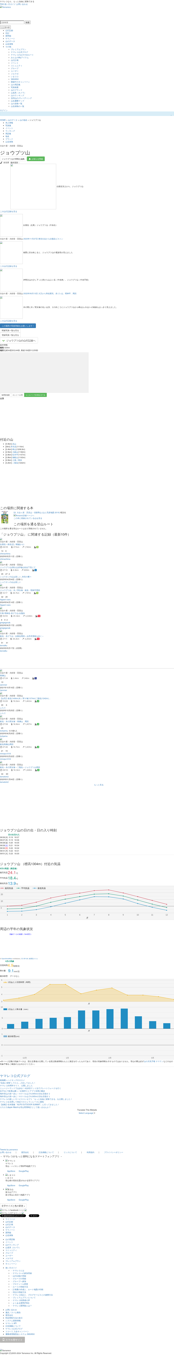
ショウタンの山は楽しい (10, 576)
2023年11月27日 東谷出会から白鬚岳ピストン (43, 238)
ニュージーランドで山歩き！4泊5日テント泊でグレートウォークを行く (30, 1088)
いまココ (14, 76)
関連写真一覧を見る (10, 330)
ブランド (9, 139)
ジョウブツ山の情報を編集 (13, 158)
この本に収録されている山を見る (28, 518)
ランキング (10, 130)
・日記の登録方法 (18, 1292)
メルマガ (14, 73)
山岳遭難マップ (17, 100)
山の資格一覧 (16, 103)
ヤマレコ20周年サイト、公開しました (16, 1085)
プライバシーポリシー (113, 1152)
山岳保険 (9, 44)
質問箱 (8, 35)
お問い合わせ (22, 4)
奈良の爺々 (27, 576)
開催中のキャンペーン (20, 81)
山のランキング (17, 95)
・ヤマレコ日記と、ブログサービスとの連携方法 (32, 1294)
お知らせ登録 (37, 158)
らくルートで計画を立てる (35, 395)
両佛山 (3, 675)
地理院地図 (5, 395)
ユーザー (14, 71)
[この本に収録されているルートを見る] (4, 517)
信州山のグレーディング (21, 98)
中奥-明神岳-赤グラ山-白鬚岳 (12, 613)
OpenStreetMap (6, 958)
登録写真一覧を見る (10, 335)
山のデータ (10, 41)
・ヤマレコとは (17, 1270)
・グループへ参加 (18, 1281)
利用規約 (90, 1152)
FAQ (2, 4)
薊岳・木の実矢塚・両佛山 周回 (14, 721)
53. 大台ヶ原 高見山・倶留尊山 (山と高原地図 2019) (37, 512)
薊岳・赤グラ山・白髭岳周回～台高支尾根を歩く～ (22, 636)
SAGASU (15, 79)
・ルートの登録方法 (19, 1286)
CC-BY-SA (24, 958)
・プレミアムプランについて (23, 1297)
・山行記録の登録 (18, 1275)
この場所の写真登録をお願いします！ (18, 325)
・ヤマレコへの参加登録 (21, 1273)
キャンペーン (11, 1263)
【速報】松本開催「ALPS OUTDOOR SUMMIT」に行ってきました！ (29, 1104)
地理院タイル (33, 958)
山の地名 (23, 120)
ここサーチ (5, 27)
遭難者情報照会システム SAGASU (20, 1334)
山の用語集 (15, 84)
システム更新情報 (13, 1320)
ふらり (3, 707)
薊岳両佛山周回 (6, 744)
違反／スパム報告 (13, 1312)
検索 (27, 22)
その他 (8, 46)
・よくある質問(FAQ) (20, 1303)
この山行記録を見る (8, 211)
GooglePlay (24, 1171)
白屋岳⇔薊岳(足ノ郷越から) (12, 544)
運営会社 (25, 1152)
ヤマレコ (9, 1163)
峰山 (14, 449)
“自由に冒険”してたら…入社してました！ (18, 1082)
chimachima (5, 553)
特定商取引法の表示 (14, 1317)
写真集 (8, 125)
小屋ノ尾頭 (17, 460)
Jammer (3, 684)
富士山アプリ (11, 1192)
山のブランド (16, 90)
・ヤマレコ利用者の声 (20, 1300)
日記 (7, 33)
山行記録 (9, 30)
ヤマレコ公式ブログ (19, 52)
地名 (7, 136)
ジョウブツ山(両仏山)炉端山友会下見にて (18, 567)
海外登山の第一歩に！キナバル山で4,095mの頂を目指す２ (25, 1093)
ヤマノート (10, 38)
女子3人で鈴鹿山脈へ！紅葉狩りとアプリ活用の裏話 (22, 1091)
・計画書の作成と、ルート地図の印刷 (27, 1289)
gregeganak (5, 622)
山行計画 (14, 60)
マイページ (10, 1219)
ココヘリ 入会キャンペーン (17, 1331)
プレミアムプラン (18, 49)
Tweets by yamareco (9, 1149)
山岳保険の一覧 (17, 106)
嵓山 (14, 443)
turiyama (3, 730)
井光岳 (13, 446)
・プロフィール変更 (19, 1284)
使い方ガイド (10, 4)
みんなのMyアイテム (20, 57)
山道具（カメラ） (18, 92)
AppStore (11, 1171)
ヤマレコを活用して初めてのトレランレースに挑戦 (22, 1101)
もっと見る (99, 784)
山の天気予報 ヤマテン (153, 1061)
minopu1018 (5, 753)
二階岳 (15, 462)
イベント (14, 62)
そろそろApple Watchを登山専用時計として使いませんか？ (25, 1107)
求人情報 (9, 122)
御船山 (15, 457)
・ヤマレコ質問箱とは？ (21, 1305)
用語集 (8, 133)
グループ (14, 68)
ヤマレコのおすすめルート (22, 54)
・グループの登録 (18, 1278)
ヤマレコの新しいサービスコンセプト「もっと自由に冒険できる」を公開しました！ (36, 1099)
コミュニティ (16, 65)
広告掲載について (46, 1152)
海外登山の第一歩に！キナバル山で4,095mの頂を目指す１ (25, 1096)
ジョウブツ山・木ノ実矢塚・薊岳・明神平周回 (20, 590)
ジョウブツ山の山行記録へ (21, 340)
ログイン (4, 110)
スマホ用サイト (14, 1339)
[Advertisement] (81, 660)
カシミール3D (18, 395)
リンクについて (70, 1152)
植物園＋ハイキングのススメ (12, 1080)
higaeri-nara (5, 599)
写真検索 (14, 87)
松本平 (15, 454)
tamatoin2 (4, 776)
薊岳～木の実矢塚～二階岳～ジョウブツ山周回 (20, 767)
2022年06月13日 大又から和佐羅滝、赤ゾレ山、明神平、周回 (49, 293)
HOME (3, 120)
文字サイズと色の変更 (12, 1205)
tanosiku (3, 645)
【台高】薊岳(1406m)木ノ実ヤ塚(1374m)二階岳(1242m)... (25, 698)
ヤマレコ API (11, 1323)
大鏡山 (15, 452)
